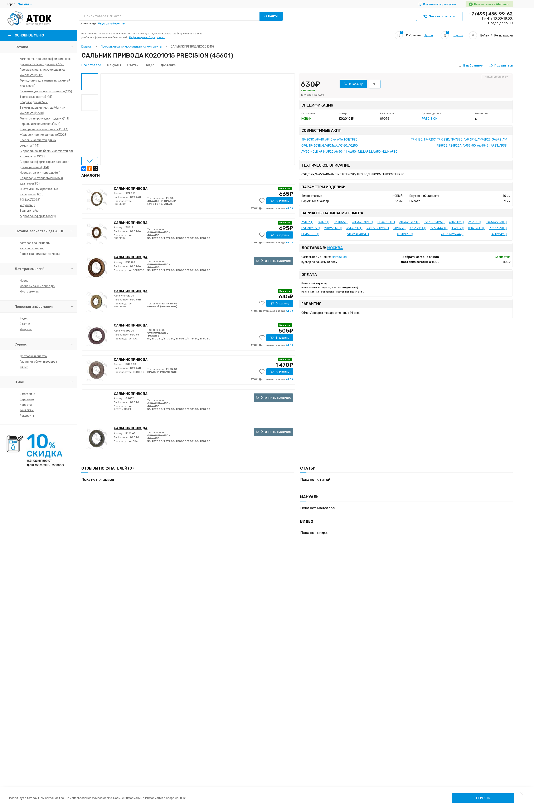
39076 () (307, 222)
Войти (484, 35)
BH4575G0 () (310, 234)
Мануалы (26, 329)
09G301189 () (310, 228)
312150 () (474, 222)
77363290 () (498, 228)
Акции (24, 367)
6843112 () (456, 222)
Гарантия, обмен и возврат (38, 361)
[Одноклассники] (89, 168)
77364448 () (438, 228)
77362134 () (417, 228)
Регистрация (503, 35)
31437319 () (354, 228)
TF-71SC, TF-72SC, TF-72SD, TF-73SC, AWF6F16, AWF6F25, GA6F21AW (459, 139)
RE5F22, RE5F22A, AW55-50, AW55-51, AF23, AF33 (472, 145)
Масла (24, 281)
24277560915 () (377, 228)
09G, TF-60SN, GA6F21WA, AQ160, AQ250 (329, 145)
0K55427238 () (496, 222)
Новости (26, 405)
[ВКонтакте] (83, 168)
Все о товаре (91, 65)
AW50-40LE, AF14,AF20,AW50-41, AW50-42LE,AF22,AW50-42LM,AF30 (349, 151)
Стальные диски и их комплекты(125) (46, 91)
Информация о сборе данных (147, 37)
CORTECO (138, 270)
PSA (135, 441)
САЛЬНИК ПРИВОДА (130, 189)
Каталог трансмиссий (35, 243)
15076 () (323, 222)
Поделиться (503, 65)
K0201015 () (405, 234)
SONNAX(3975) (30, 200)
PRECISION (120, 203)
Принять (483, 798)
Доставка (168, 65)
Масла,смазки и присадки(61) (40, 173)
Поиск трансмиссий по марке (40, 254)
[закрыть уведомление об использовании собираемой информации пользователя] (522, 793)
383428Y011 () (409, 222)
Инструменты (29, 291)
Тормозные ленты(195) (36, 97)
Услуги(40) (27, 205)
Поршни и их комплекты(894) (40, 124)
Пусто (428, 35)
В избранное (472, 65)
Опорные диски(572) (34, 102)
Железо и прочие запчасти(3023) (44, 135)
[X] (95, 168)
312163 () (399, 228)
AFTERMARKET (122, 409)
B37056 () (341, 222)
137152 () (458, 228)
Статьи (25, 324)
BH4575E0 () (386, 222)
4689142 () (499, 234)
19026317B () (333, 228)
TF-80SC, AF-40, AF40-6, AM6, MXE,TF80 (329, 139)
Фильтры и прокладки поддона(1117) (45, 118)
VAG (135, 338)
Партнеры (27, 399)
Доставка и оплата (33, 356)
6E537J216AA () (452, 234)
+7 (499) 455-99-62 (491, 14)
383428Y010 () (362, 222)
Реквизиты (27, 415)
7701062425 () (434, 222)
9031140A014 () (358, 234)
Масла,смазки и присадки (37, 286)
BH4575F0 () (476, 228)
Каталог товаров (32, 248)
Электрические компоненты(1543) (44, 129)
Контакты (27, 410)
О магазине (27, 394)
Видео (24, 318)
